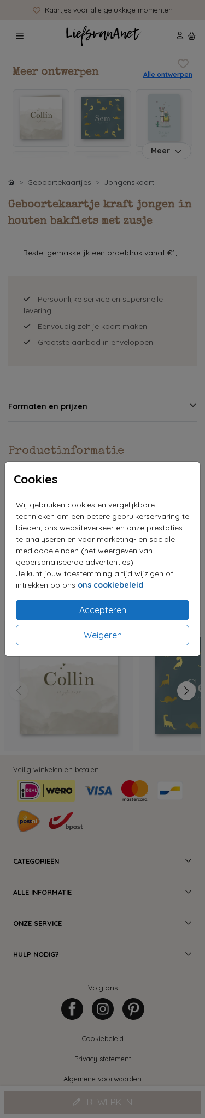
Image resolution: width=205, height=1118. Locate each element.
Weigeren (103, 635)
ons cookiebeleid (110, 585)
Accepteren (102, 610)
